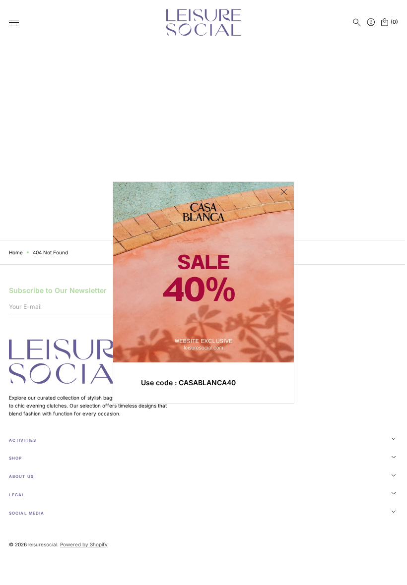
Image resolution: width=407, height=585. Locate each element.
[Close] (280, 192)
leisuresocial (42, 544)
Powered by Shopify (84, 544)
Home (16, 252)
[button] (357, 22)
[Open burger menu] (14, 23)
